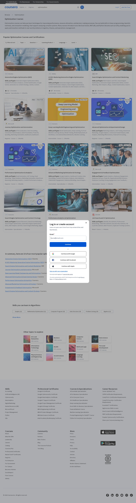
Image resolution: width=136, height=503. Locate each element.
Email (52, 234)
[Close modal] (86, 223)
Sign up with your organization (59, 271)
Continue (68, 245)
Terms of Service (59, 279)
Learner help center (68, 274)
